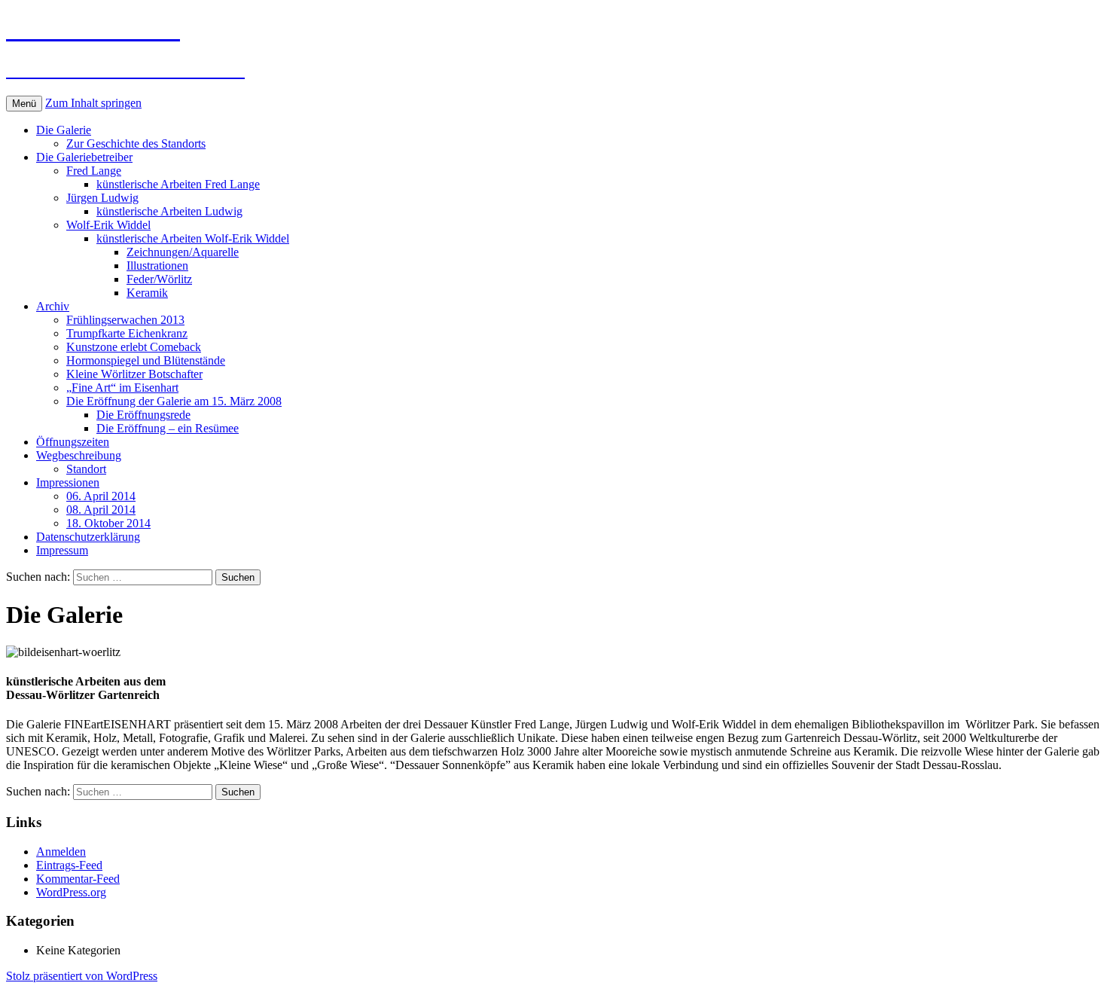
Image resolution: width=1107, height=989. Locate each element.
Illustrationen (157, 265)
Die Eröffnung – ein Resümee (167, 428)
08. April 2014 (101, 509)
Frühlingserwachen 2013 (125, 319)
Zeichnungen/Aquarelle (183, 252)
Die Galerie (63, 130)
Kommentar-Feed (78, 878)
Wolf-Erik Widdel (108, 224)
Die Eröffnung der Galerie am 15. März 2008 (174, 401)
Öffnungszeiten (72, 441)
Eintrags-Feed (69, 865)
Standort (86, 468)
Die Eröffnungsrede (143, 414)
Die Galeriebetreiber (84, 157)
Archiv (52, 306)
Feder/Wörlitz (159, 279)
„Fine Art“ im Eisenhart (122, 387)
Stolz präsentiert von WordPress (81, 975)
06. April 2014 (101, 496)
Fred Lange (93, 170)
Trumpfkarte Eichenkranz (127, 333)
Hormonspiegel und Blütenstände (145, 360)
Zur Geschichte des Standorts (136, 143)
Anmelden (61, 851)
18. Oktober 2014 (108, 523)
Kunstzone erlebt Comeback (133, 346)
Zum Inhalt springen (93, 102)
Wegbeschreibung (78, 455)
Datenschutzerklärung (88, 536)
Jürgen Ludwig (102, 197)
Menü (24, 103)
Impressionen (67, 482)
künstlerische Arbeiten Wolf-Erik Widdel (192, 238)
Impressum (62, 550)
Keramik (147, 292)
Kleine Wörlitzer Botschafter (134, 374)
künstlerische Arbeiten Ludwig (169, 211)
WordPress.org (71, 892)
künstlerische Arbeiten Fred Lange (178, 184)
